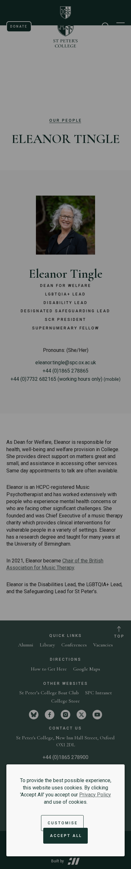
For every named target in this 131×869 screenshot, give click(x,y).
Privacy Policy (95, 795)
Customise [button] (63, 823)
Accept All (66, 835)
